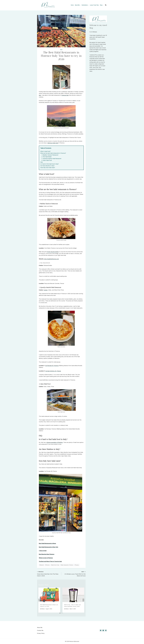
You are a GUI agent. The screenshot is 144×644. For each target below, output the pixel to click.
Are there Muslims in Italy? (47, 165)
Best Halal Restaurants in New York (48, 547)
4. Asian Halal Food (47, 160)
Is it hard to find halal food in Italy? (49, 164)
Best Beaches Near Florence (46, 554)
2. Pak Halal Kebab (46, 156)
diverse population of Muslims (55, 442)
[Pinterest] (106, 630)
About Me (39, 627)
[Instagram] (103, 630)
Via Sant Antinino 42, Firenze (53, 371)
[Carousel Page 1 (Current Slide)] (60, 613)
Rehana (57, 62)
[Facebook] (101, 630)
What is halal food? (45, 151)
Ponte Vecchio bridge (53, 251)
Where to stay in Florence (46, 557)
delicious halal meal (53, 143)
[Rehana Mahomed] (47, 4)
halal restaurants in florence (67, 565)
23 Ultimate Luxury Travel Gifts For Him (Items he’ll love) (75, 574)
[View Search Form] (105, 5)
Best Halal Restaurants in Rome (47, 543)
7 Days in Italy (43, 550)
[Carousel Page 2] (61, 613)
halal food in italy (55, 565)
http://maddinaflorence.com (51, 259)
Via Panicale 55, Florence (52, 365)
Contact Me (40, 630)
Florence (47, 565)
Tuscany (77, 565)
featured (41, 565)
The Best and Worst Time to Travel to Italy (50, 561)
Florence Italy (65, 95)
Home (72, 5)
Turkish (45, 290)
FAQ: (41, 162)
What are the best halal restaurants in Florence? (53, 153)
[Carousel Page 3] (62, 613)
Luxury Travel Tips (94, 5)
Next (83, 600)
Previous (39, 600)
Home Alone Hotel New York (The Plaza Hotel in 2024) (47, 574)
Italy (61, 49)
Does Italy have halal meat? (47, 167)
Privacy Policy (40, 633)
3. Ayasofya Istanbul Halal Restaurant (51, 158)
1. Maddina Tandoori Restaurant (50, 155)
